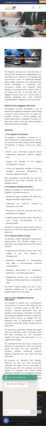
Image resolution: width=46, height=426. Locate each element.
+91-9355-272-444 (12, 2)
